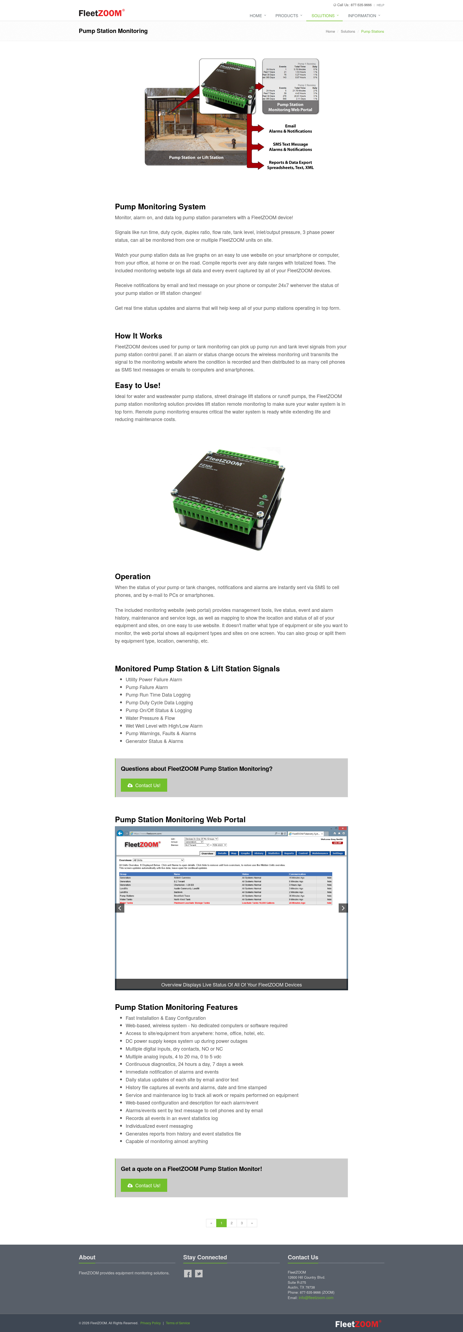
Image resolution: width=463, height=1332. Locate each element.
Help (380, 5)
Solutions (323, 15)
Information (362, 15)
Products (286, 15)
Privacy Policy (150, 1322)
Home (256, 15)
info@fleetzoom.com (316, 1297)
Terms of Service (178, 1322)
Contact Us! (146, 785)
